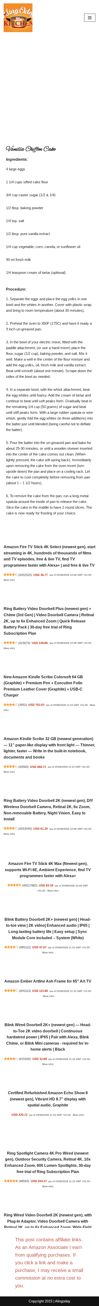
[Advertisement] (49, 87)
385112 (25, 947)
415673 (24, 642)
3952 (22, 704)
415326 (25, 1058)
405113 (25, 990)
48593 (24, 1181)
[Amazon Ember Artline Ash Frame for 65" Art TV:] (47, 967)
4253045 (25, 828)
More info (9, 580)
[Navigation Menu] (89, 18)
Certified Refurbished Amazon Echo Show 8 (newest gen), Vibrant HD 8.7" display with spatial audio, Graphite (48, 1099)
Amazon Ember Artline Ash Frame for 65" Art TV (47, 981)
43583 (23, 766)
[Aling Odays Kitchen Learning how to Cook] (18, 17)
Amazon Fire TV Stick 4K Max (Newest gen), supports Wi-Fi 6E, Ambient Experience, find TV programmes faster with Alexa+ (48, 870)
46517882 (30, 885)
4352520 (25, 574)
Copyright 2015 (40, 1301)
